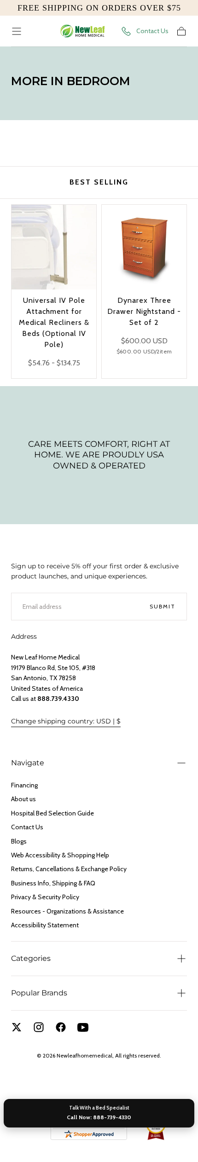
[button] (16, 31)
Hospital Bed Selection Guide (52, 813)
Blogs (19, 841)
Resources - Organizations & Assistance (67, 911)
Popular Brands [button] (39, 993)
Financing (24, 785)
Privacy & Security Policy (45, 897)
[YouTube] (83, 1027)
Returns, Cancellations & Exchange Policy (69, 869)
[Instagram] (39, 1027)
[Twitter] (16, 1027)
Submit (162, 606)
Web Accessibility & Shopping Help (60, 855)
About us (23, 799)
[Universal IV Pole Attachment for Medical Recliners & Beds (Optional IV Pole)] (54, 247)
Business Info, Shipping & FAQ (53, 883)
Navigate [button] (27, 762)
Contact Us (152, 31)
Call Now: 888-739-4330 (99, 1117)
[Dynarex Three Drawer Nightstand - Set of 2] (144, 247)
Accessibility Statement (45, 925)
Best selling (99, 182)
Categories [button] (31, 958)
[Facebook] (61, 1027)
